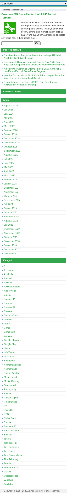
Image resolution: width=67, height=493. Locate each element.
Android (8, 278)
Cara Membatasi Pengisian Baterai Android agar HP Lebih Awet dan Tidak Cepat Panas (32, 56)
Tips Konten (10, 451)
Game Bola (9, 332)
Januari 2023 (10, 208)
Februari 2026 (11, 130)
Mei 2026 (8, 118)
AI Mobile (8, 274)
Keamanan (9, 360)
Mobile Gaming (11, 381)
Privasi (7, 393)
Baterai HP (9, 299)
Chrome (8, 311)
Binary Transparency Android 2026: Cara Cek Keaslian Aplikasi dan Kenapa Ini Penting (31, 83)
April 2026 (9, 122)
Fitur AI (7, 323)
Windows (8, 480)
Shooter (8, 422)
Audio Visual (10, 290)
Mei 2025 (8, 167)
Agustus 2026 (11, 105)
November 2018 (12, 241)
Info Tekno (9, 352)
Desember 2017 (12, 249)
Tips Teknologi (11, 459)
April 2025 (9, 171)
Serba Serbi (10, 418)
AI (5, 266)
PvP (6, 406)
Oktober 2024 (10, 196)
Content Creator (12, 315)
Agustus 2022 (11, 220)
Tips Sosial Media (13, 455)
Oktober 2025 (10, 146)
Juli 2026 (8, 109)
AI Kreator (9, 270)
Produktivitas (10, 401)
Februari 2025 (11, 179)
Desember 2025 (12, 138)
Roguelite (8, 410)
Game (7, 327)
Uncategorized (11, 475)
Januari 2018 (10, 245)
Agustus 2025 (11, 155)
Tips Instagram (11, 447)
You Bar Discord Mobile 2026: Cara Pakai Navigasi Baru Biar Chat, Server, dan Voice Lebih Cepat (34, 76)
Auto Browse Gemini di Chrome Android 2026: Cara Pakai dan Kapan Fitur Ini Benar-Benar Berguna (32, 70)
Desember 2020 (12, 229)
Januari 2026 (10, 134)
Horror (7, 348)
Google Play (10, 344)
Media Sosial (10, 377)
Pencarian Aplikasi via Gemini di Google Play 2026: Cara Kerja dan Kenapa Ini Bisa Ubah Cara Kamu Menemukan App (34, 63)
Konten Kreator (11, 373)
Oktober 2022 (10, 212)
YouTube (8, 484)
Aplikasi (8, 282)
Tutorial (7, 463)
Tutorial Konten (11, 467)
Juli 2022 (8, 225)
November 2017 (12, 253)
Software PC (10, 426)
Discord (8, 319)
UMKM (7, 471)
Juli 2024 (8, 204)
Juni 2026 (9, 114)
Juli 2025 (8, 159)
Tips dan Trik (10, 443)
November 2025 (12, 142)
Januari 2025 (10, 183)
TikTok (7, 438)
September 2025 (12, 151)
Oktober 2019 (10, 237)
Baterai (7, 295)
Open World (10, 385)
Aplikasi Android (12, 286)
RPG (6, 414)
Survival (8, 434)
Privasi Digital (11, 397)
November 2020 (12, 233)
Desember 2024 (12, 188)
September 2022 (12, 216)
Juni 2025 (9, 163)
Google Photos (11, 340)
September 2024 (12, 200)
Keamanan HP (11, 369)
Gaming (8, 336)
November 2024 (12, 192)
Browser (8, 303)
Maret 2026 (9, 126)
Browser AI (9, 307)
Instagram (9, 356)
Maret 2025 (9, 175)
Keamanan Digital (12, 364)
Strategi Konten (11, 430)
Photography (10, 389)
